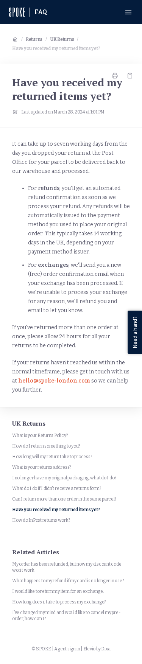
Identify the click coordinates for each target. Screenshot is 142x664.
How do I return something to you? (46, 446)
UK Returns (62, 39)
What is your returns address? (41, 467)
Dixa (106, 649)
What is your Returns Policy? (39, 435)
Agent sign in (67, 649)
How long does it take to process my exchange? (59, 602)
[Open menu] (128, 12)
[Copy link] (130, 76)
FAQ (40, 12)
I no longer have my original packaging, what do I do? (64, 478)
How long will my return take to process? (52, 456)
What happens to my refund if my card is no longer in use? (67, 580)
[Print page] (115, 76)
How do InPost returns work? (41, 520)
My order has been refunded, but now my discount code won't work (67, 567)
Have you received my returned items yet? (56, 48)
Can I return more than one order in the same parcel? (64, 499)
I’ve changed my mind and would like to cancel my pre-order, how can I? (66, 615)
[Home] (17, 12)
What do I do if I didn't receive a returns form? (56, 488)
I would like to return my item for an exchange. (58, 591)
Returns (34, 39)
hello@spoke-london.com (54, 381)
